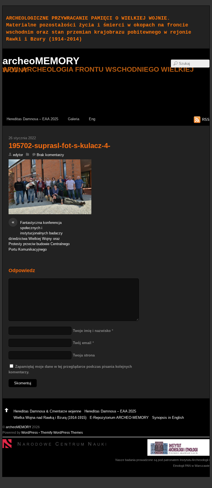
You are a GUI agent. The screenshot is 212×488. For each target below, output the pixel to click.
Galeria (73, 119)
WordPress (29, 432)
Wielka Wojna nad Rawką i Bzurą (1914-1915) (50, 417)
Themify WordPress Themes (62, 432)
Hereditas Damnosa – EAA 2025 (32, 119)
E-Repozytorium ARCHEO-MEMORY (119, 417)
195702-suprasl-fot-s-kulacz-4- (59, 145)
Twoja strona (84, 355)
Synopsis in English (168, 417)
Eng (92, 119)
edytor (18, 155)
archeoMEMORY (18, 427)
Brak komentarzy (50, 155)
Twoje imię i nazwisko (92, 331)
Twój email (82, 343)
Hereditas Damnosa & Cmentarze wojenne (47, 411)
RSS (206, 119)
